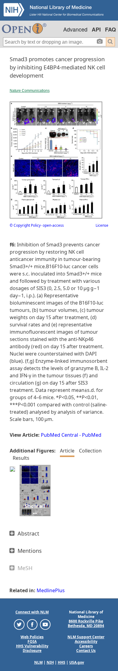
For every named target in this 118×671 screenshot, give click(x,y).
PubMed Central (59, 435)
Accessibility (86, 641)
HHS (61, 662)
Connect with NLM (32, 612)
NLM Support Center (85, 636)
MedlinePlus (51, 590)
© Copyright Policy (25, 225)
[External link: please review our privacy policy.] (19, 624)
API (96, 29)
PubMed (91, 435)
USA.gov (76, 662)
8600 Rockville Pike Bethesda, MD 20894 (86, 623)
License (102, 225)
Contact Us (86, 650)
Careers (86, 646)
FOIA (32, 641)
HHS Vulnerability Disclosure (32, 648)
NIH (50, 662)
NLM (38, 662)
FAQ (110, 29)
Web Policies (32, 636)
